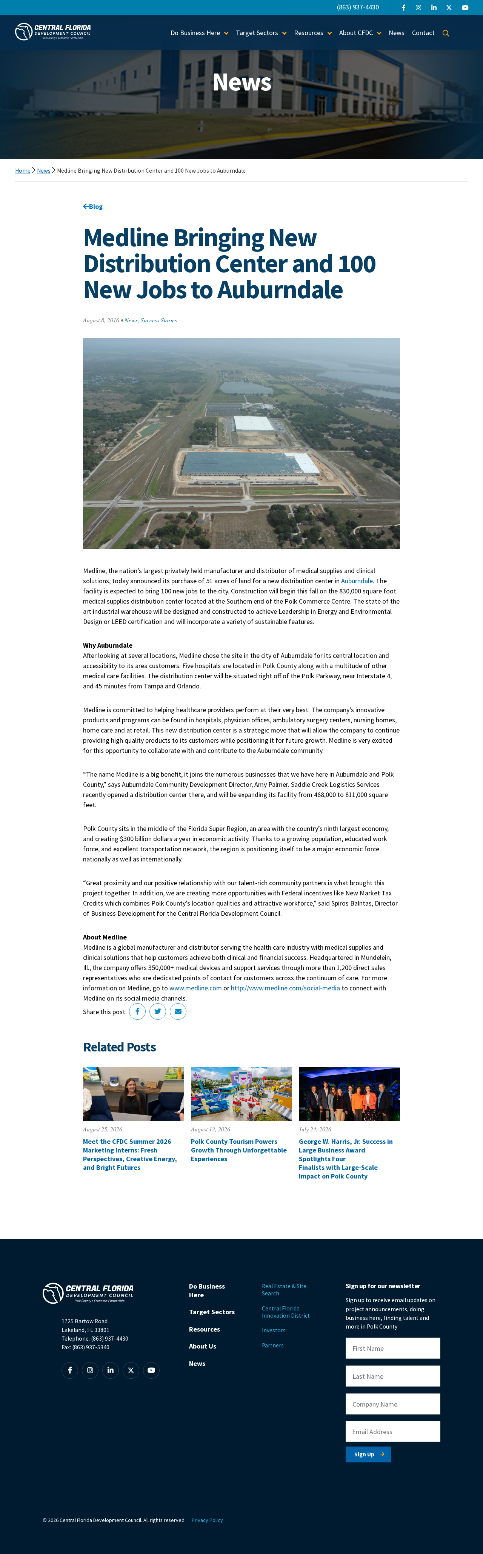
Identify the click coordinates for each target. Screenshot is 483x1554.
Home (23, 170)
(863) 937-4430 (358, 7)
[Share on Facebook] (137, 1011)
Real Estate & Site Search (284, 1290)
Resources (204, 1329)
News (397, 32)
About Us (202, 1346)
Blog (96, 206)
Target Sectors (212, 1311)
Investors (274, 1330)
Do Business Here (207, 1290)
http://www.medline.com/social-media (285, 988)
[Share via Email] (178, 1011)
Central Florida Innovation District (286, 1312)
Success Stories (159, 320)
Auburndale (357, 580)
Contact (423, 32)
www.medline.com (195, 988)
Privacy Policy (207, 1520)
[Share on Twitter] (157, 1011)
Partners (273, 1345)
